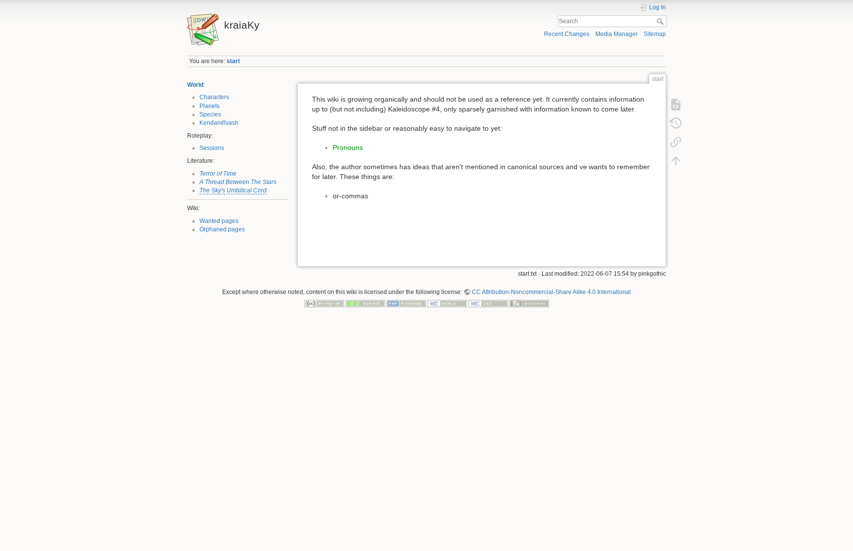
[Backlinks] (675, 142)
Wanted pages (218, 221)
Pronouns (348, 147)
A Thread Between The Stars (237, 182)
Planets (209, 106)
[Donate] (365, 303)
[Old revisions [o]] (675, 123)
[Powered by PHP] (406, 303)
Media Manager (616, 34)
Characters (214, 97)
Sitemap (655, 34)
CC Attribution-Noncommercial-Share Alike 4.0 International (551, 292)
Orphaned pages (222, 229)
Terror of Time (217, 173)
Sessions (211, 148)
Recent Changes (566, 34)
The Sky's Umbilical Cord (233, 190)
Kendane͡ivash (218, 122)
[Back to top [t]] (675, 160)
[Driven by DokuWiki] (529, 303)
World (195, 84)
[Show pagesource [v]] (675, 104)
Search (661, 21)
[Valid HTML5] (447, 303)
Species (210, 114)
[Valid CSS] (488, 303)
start (233, 61)
